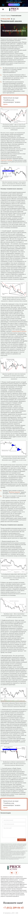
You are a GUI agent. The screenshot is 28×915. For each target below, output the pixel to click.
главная (3, 15)
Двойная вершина (14, 492)
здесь (5, 104)
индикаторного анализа (19, 331)
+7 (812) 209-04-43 (13, 907)
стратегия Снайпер (6, 160)
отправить (21, 839)
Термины (8, 15)
